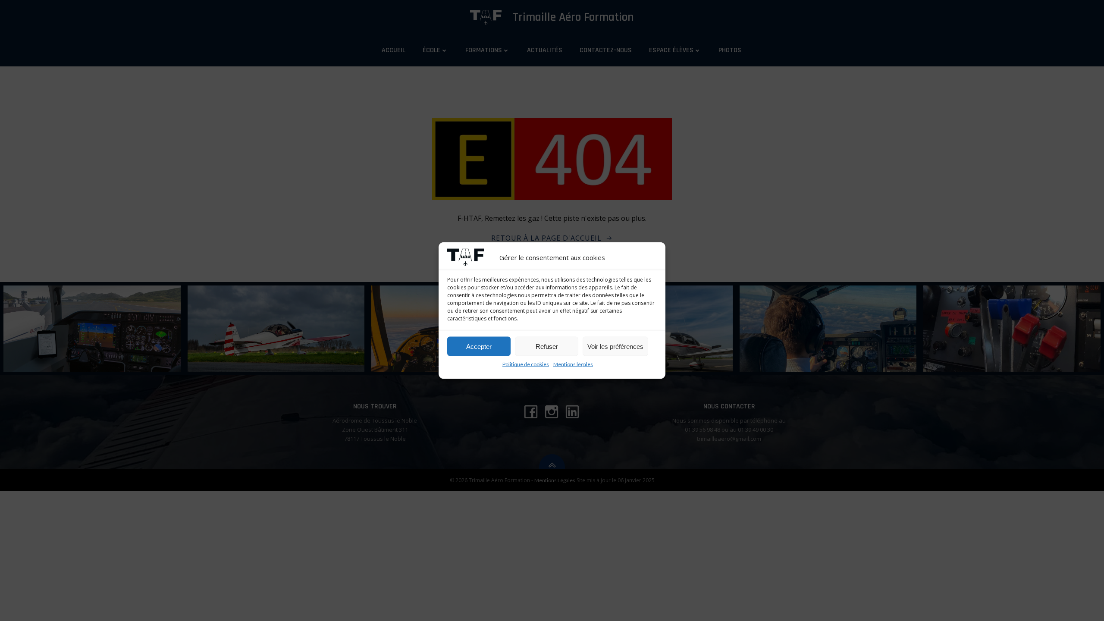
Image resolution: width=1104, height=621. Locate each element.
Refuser (547, 346)
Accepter (479, 346)
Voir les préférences (615, 346)
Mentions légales (573, 364)
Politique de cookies (525, 364)
